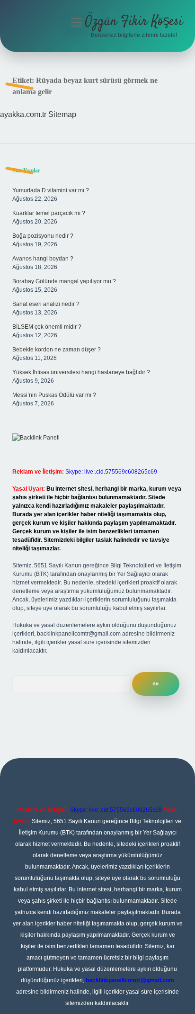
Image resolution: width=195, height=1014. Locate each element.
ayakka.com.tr (23, 114)
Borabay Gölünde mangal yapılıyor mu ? (64, 281)
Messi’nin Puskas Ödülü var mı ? (54, 395)
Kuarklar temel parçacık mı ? (48, 213)
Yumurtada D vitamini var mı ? (50, 190)
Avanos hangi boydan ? (42, 258)
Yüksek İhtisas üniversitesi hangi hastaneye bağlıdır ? (81, 372)
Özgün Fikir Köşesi (134, 21)
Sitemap (62, 114)
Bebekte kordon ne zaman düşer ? (56, 349)
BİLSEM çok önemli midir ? (46, 326)
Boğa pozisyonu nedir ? (42, 236)
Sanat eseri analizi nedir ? (46, 304)
